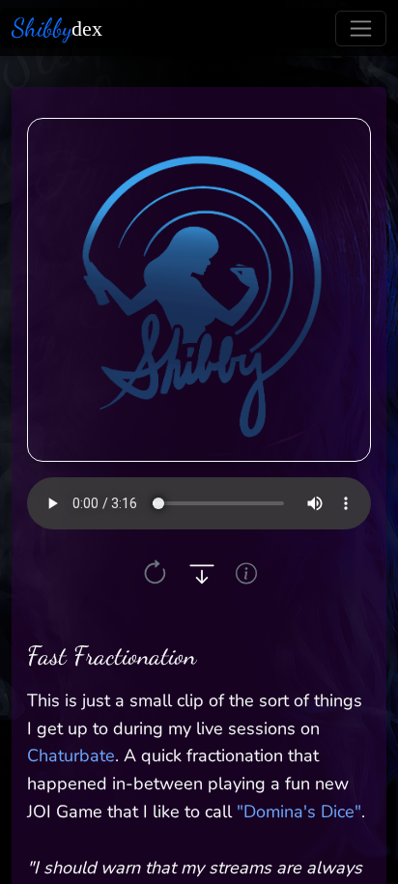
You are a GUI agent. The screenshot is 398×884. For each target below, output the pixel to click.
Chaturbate (71, 755)
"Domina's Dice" (299, 811)
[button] (155, 573)
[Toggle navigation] (360, 28)
